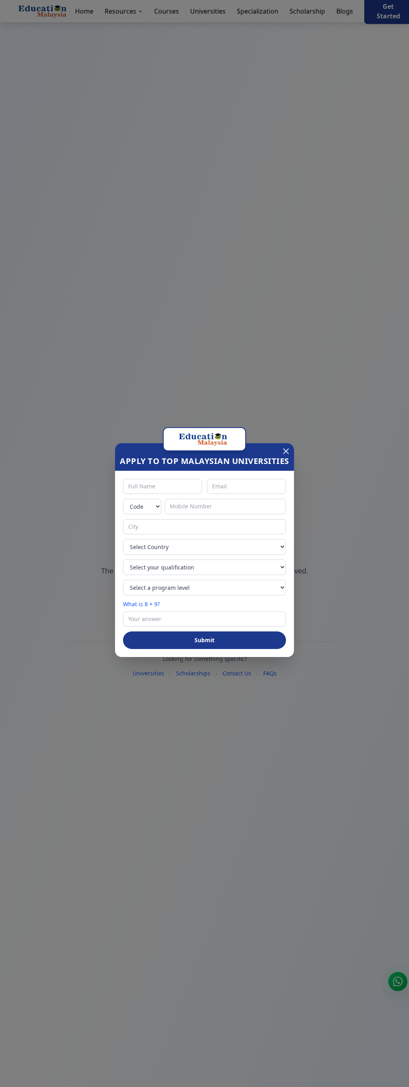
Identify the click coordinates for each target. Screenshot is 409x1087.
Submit (204, 640)
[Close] (286, 451)
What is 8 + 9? (141, 604)
